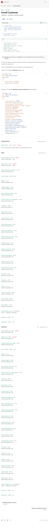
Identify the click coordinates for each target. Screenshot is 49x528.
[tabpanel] (24, 46)
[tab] (3, 39)
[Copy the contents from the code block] (46, 23)
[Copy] (46, 19)
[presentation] (24, 30)
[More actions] (47, 2)
